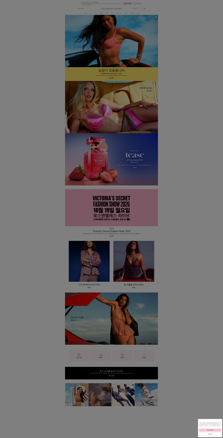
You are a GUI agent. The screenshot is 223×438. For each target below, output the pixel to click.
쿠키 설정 (210, 434)
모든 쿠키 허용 (210, 430)
